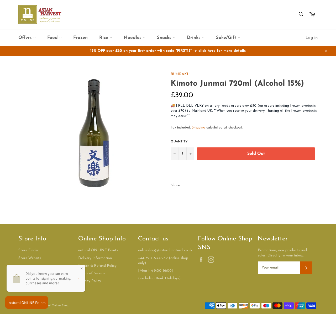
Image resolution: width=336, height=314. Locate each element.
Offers (25, 37)
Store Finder (28, 250)
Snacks (165, 37)
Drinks (194, 37)
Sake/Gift (227, 37)
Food (53, 37)
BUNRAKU (180, 74)
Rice (104, 37)
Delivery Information (95, 258)
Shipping (198, 127)
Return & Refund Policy (97, 266)
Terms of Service (91, 273)
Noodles (133, 37)
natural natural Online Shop (49, 305)
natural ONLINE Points (98, 250)
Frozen (80, 37)
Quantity (179, 141)
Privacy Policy (89, 281)
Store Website (29, 258)
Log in (312, 38)
